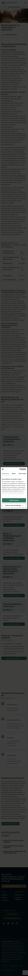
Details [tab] (14, 473)
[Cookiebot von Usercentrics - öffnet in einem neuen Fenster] (19, 469)
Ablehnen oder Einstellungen (13, 505)
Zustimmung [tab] (5, 473)
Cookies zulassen (14, 500)
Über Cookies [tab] (22, 473)
